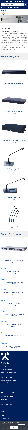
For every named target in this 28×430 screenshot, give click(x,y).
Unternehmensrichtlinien (8, 407)
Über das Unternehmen (7, 396)
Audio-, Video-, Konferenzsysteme (10, 380)
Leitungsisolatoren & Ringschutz (10, 377)
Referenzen (4, 399)
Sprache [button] (4, 7)
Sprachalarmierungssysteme (9, 367)
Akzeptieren (14, 427)
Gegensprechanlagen (7, 388)
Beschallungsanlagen (6, 369)
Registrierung (16, 7)
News (2, 415)
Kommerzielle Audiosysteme (8, 372)
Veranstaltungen (5, 418)
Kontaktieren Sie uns (6, 402)
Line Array (3, 385)
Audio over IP (4, 383)
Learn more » (21, 424)
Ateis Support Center (6, 404)
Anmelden (10, 7)
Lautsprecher (4, 375)
